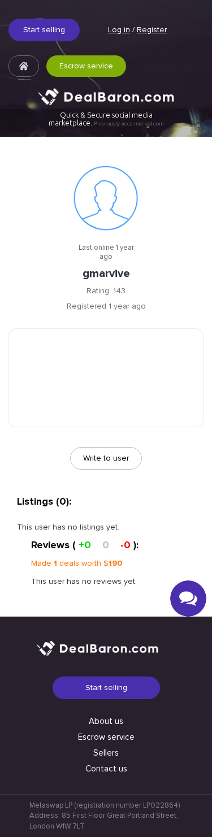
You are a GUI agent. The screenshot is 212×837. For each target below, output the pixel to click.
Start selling (44, 29)
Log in (119, 29)
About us (106, 721)
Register (152, 29)
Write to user (106, 458)
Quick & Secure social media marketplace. (106, 119)
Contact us (106, 769)
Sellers (106, 753)
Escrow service (86, 66)
